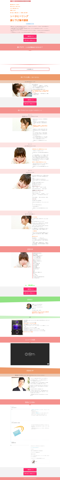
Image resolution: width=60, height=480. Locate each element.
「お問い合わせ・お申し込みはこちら (35, 409)
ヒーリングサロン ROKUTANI (24, 1)
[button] (30, 36)
